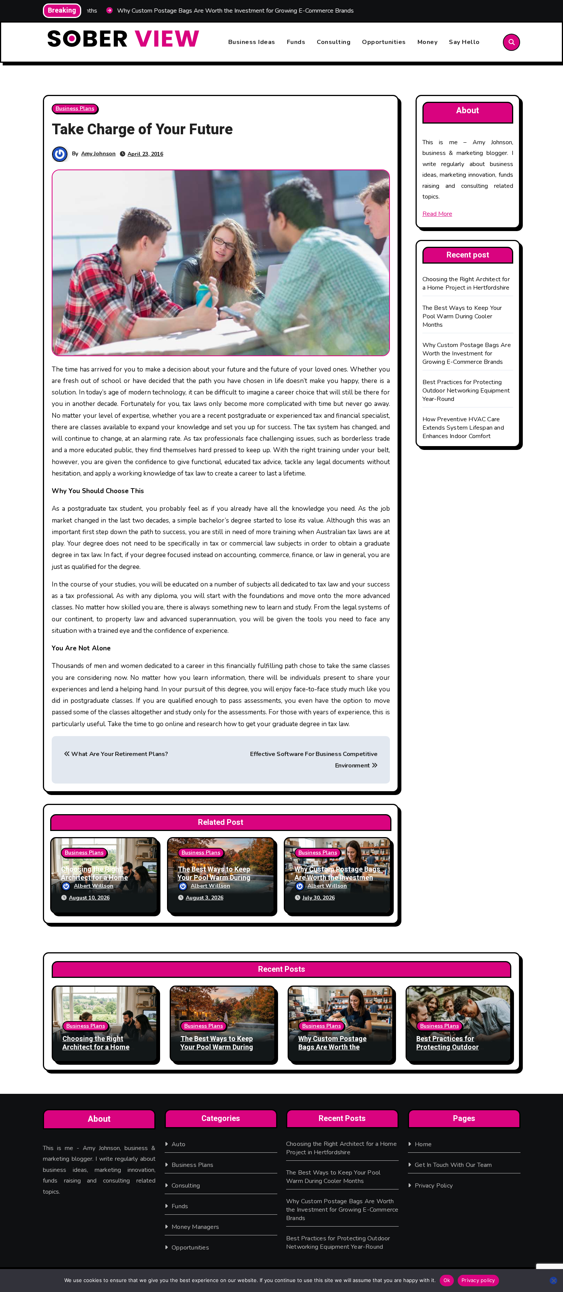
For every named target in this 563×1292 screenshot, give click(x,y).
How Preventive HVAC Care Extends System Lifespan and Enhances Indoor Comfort (463, 427)
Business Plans (75, 108)
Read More (437, 214)
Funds (296, 42)
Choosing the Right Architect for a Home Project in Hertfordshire (99, 877)
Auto (178, 1144)
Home (423, 1144)
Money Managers (195, 1227)
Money (427, 42)
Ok (447, 1280)
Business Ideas (251, 42)
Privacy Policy (434, 1185)
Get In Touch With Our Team (453, 1165)
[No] (553, 1280)
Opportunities (384, 42)
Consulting (333, 42)
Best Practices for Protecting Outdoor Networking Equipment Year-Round (466, 390)
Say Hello (464, 42)
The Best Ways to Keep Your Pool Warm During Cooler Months (214, 877)
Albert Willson (93, 886)
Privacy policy (478, 1280)
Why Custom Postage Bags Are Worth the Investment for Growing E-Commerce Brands (466, 353)
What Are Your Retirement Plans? (119, 754)
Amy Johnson (98, 153)
